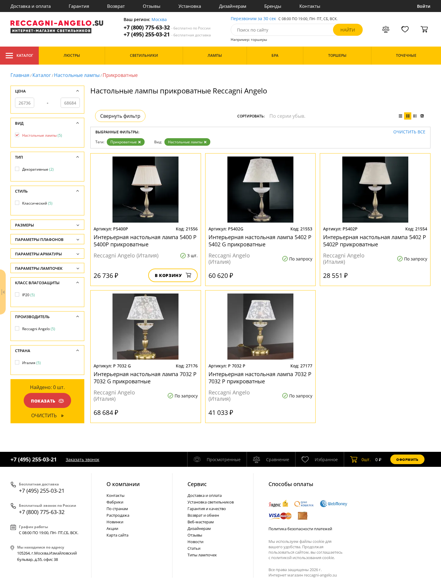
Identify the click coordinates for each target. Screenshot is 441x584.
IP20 (28, 294)
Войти (423, 6)
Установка (189, 6)
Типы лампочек (202, 555)
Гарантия (79, 6)
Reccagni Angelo (38, 328)
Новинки (114, 522)
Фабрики (114, 502)
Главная (19, 75)
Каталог (24, 55)
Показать (43, 401)
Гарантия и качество (207, 508)
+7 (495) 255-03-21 (167, 34)
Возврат (116, 6)
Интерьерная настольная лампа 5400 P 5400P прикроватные (145, 240)
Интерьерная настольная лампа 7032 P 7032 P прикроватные (259, 377)
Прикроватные (123, 141)
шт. (366, 459)
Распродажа (117, 515)
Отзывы (151, 6)
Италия (31, 362)
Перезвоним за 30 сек (253, 18)
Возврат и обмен (203, 515)
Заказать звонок (82, 459)
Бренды (272, 6)
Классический (37, 203)
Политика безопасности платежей (300, 528)
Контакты (309, 6)
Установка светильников (211, 502)
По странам (117, 508)
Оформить (407, 459)
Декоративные (38, 169)
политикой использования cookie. (303, 557)
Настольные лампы (77, 75)
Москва (159, 19)
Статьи (194, 548)
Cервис (197, 484)
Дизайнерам (232, 6)
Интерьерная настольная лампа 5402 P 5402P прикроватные (374, 240)
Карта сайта (117, 535)
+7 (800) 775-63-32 (167, 27)
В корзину (168, 275)
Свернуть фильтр (120, 116)
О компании (123, 484)
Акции (112, 528)
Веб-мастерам (201, 522)
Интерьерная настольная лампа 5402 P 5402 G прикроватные (259, 240)
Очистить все (409, 132)
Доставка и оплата (30, 6)
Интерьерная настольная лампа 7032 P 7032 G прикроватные (145, 377)
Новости (195, 541)
